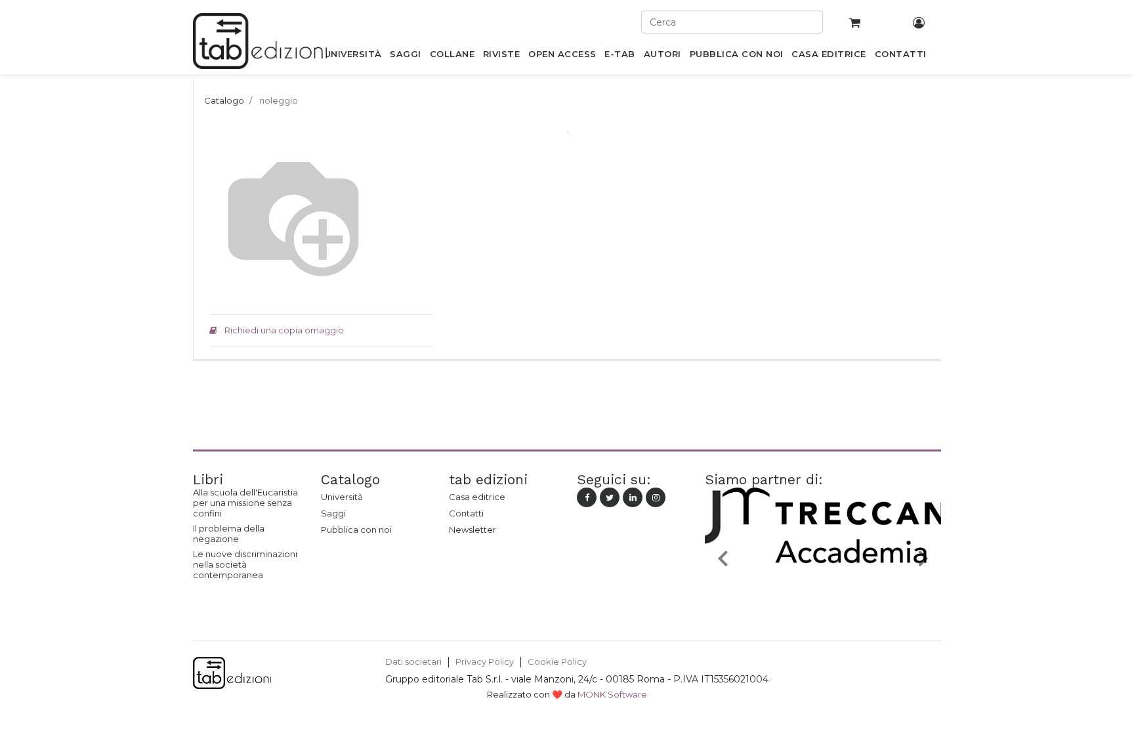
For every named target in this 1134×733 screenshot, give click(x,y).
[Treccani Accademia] (823, 588)
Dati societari (413, 662)
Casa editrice (477, 497)
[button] (722, 557)
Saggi (333, 513)
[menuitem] (353, 56)
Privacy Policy (484, 662)
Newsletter (472, 529)
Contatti (466, 513)
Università (342, 497)
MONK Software (612, 694)
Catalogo (224, 100)
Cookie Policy (557, 662)
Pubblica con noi (356, 529)
